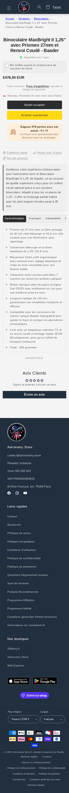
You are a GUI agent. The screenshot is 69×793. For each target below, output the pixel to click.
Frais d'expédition (37, 86)
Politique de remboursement (21, 768)
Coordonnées (19, 779)
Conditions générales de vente (44, 779)
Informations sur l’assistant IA (26, 625)
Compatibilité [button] (53, 218)
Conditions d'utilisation (21, 549)
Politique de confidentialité (24, 558)
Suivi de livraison (18, 583)
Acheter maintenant (34, 115)
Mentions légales (36, 785)
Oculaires (25, 18)
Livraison (47, 757)
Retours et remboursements (36, 762)
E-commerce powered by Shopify (47, 752)
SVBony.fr (13, 648)
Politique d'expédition (20, 541)
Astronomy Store (18, 657)
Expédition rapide (17, 152)
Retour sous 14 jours (49, 152)
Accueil (10, 18)
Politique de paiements (21, 566)
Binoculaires (41, 18)
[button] (11, 8)
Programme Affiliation (21, 600)
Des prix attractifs (17, 158)
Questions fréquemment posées (27, 574)
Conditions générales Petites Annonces (32, 616)
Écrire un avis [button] (34, 394)
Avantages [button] (35, 218)
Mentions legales (29, 757)
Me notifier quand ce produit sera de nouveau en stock (33, 67)
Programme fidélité (19, 608)
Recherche (14, 524)
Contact (12, 516)
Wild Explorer (15, 665)
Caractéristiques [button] (14, 218)
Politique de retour (19, 533)
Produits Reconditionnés (22, 591)
